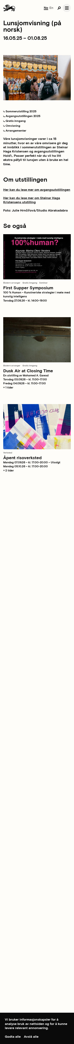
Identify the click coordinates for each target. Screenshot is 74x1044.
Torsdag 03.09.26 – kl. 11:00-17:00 (25, 379)
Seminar (43, 283)
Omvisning (12, 126)
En (51, 8)
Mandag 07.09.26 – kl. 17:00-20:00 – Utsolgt (31, 462)
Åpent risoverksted (22, 458)
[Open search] (59, 8)
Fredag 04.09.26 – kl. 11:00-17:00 (24, 383)
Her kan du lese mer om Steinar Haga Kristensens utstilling (31, 200)
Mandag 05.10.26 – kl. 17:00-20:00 (25, 466)
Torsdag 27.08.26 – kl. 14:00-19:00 (25, 300)
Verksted (7, 452)
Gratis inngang (15, 121)
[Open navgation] (67, 8)
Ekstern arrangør (11, 283)
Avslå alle (31, 1037)
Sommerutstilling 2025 (20, 111)
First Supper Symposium (28, 288)
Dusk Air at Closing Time (28, 371)
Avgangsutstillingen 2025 (22, 116)
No (46, 8)
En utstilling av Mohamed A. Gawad (25, 375)
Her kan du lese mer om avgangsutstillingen (36, 190)
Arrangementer (15, 131)
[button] (37, 388)
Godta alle (13, 1037)
